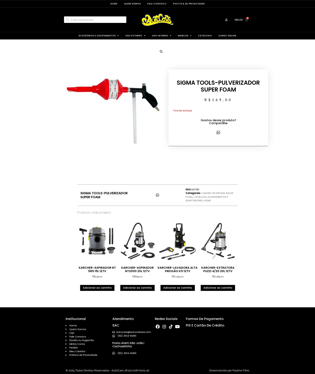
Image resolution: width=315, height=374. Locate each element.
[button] (161, 52)
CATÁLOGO (205, 35)
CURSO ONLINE (227, 35)
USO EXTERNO (134, 35)
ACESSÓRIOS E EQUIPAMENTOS (97, 35)
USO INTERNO (160, 35)
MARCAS (183, 35)
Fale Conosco (157, 3)
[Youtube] (177, 326)
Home (113, 3)
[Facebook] (158, 326)
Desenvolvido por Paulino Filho (229, 370)
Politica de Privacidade (189, 3)
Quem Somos (132, 3)
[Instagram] (164, 326)
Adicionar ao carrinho (97, 288)
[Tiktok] (171, 326)
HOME (207, 200)
